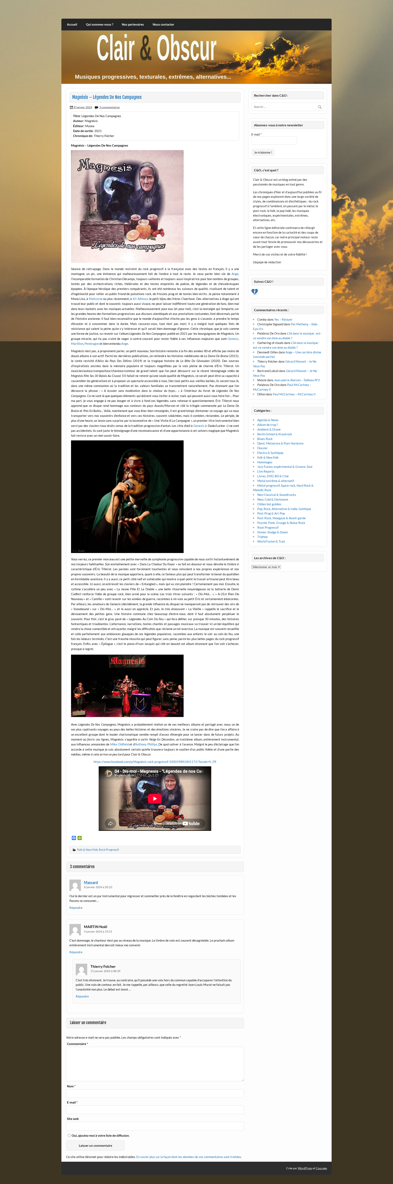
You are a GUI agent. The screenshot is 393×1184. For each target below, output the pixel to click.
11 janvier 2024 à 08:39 (105, 971)
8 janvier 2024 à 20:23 (98, 887)
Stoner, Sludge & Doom (272, 532)
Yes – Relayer (283, 319)
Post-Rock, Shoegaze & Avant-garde (281, 518)
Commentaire (77, 1043)
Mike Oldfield (119, 744)
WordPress (305, 1168)
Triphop (262, 536)
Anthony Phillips (146, 744)
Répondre (75, 907)
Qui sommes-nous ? (99, 24)
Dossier (262, 448)
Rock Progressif (109, 849)
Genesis (233, 338)
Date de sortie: (83, 131)
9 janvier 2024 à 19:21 (98, 931)
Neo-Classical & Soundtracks (276, 494)
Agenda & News (268, 420)
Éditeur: (78, 126)
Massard (91, 882)
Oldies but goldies (269, 504)
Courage (321, 1168)
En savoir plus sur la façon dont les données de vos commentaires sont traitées (188, 1157)
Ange (235, 274)
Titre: (77, 116)
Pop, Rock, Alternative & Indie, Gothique (284, 509)
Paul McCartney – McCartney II (294, 394)
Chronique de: (83, 136)
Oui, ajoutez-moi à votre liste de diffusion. (100, 1135)
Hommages (264, 462)
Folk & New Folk (87, 849)
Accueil (72, 24)
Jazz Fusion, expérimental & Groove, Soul (284, 466)
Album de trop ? (267, 424)
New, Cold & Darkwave (272, 499)
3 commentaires (109, 107)
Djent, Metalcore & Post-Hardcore (280, 443)
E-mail (72, 1102)
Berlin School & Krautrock (274, 434)
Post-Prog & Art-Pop (271, 513)
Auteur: (78, 121)
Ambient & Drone (269, 429)
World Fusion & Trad (271, 541)
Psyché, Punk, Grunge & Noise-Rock (281, 523)
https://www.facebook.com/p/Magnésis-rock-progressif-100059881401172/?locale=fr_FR (155, 761)
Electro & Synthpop (270, 453)
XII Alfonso (140, 299)
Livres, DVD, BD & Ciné (273, 476)
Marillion (77, 343)
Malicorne (96, 299)
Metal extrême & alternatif (275, 481)
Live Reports (265, 471)
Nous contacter (163, 24)
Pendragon (92, 343)
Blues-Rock (265, 439)
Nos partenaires (133, 24)
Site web (73, 1118)
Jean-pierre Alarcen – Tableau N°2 (297, 380)
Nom (71, 1086)
